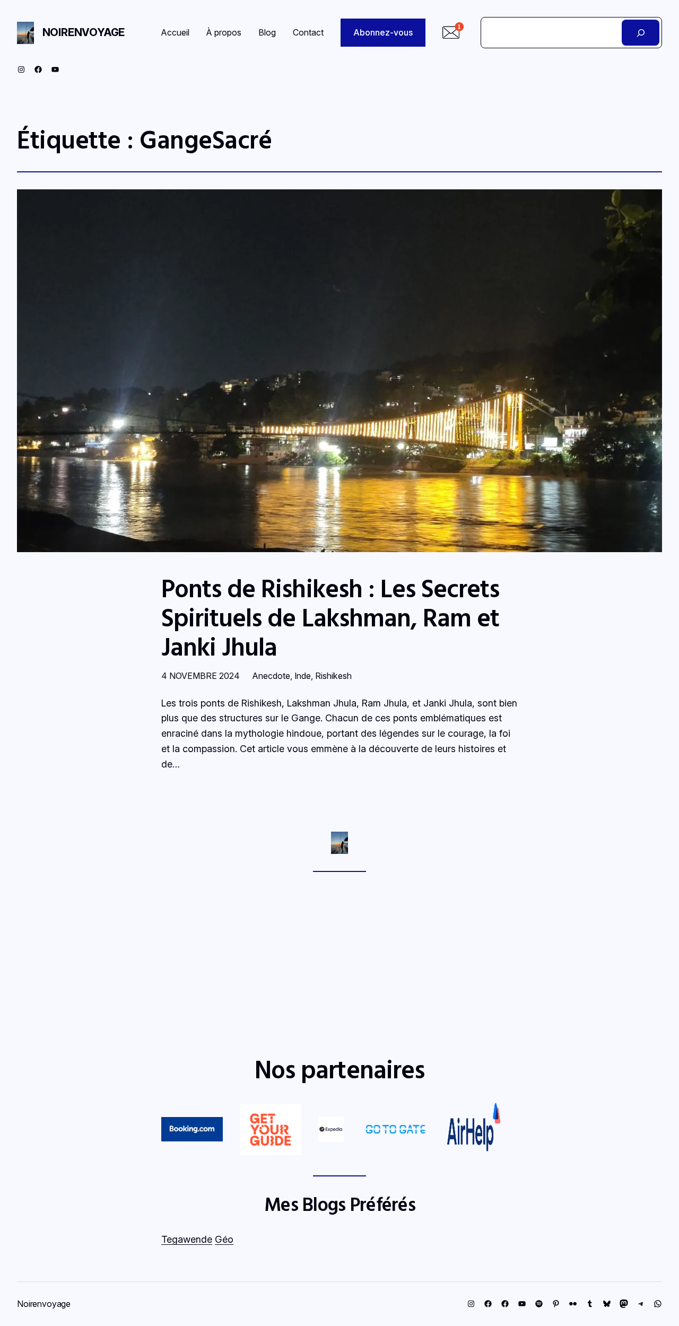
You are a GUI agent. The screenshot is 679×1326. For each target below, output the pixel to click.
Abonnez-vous (383, 32)
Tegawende (186, 1239)
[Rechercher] (640, 33)
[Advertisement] (339, 963)
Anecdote (271, 675)
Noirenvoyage (83, 32)
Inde (302, 675)
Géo (224, 1239)
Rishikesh (333, 675)
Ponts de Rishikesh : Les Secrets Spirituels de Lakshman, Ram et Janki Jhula (330, 617)
